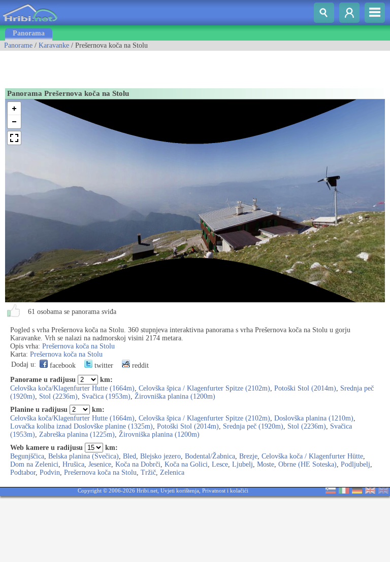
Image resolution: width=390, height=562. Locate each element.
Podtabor (23, 472)
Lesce (220, 464)
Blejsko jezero (160, 456)
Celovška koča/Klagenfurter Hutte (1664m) (72, 388)
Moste (265, 464)
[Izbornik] (375, 13)
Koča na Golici (186, 464)
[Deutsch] (357, 491)
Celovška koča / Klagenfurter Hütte (312, 456)
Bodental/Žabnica (210, 456)
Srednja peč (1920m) (253, 426)
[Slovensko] (331, 491)
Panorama (29, 33)
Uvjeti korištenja (179, 490)
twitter (102, 365)
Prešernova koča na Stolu (78, 346)
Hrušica (73, 464)
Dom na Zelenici (34, 464)
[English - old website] (383, 491)
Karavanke (54, 45)
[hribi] (30, 23)
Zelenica (172, 472)
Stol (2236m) (58, 396)
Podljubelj (355, 464)
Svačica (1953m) (106, 396)
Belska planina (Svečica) (83, 456)
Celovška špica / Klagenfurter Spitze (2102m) (204, 388)
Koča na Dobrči (137, 464)
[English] (370, 491)
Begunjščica (27, 456)
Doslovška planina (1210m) (313, 418)
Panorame (18, 45)
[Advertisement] (119, 66)
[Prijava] (349, 13)
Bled (129, 456)
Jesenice (99, 464)
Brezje (248, 456)
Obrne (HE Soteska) (307, 464)
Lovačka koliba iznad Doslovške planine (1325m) (81, 426)
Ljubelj (242, 464)
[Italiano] (344, 491)
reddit (139, 365)
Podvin (50, 472)
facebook (62, 365)
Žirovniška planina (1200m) (175, 396)
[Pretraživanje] (324, 13)
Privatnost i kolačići (225, 490)
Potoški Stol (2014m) (305, 388)
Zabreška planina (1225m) (77, 434)
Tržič (148, 472)
